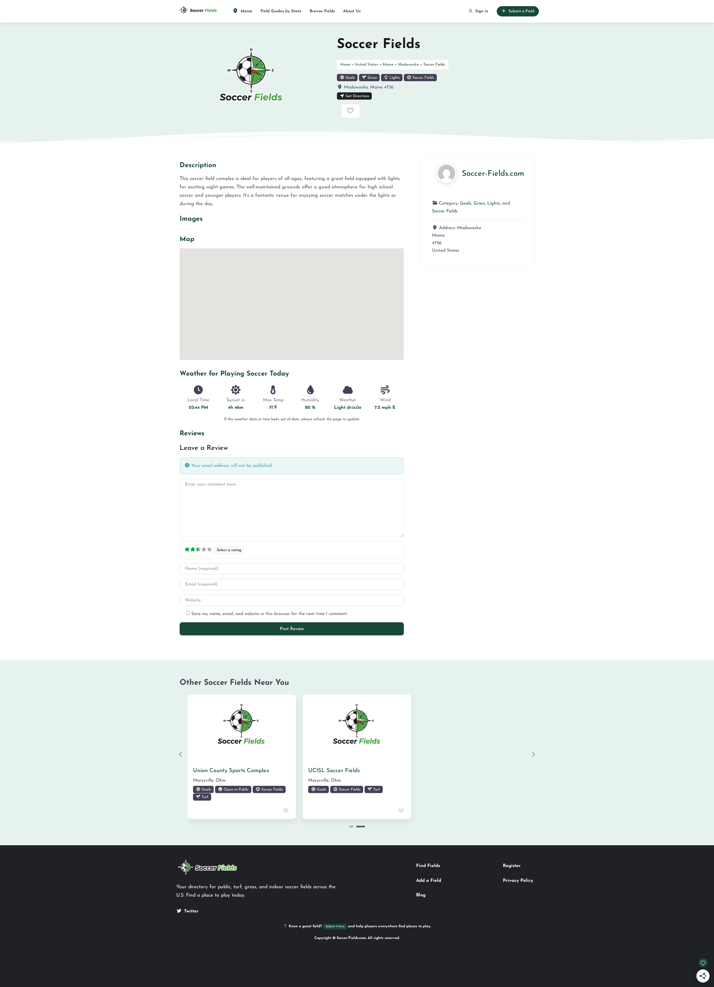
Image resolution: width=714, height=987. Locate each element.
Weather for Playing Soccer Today (234, 374)
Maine (245, 11)
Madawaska (408, 64)
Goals (349, 78)
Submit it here (335, 926)
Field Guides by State (280, 11)
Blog (421, 895)
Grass (371, 78)
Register (512, 866)
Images (191, 219)
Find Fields (428, 866)
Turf (204, 797)
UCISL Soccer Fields (334, 771)
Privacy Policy (518, 880)
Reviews (192, 433)
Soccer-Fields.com (493, 174)
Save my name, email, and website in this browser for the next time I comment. (269, 614)
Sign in (481, 11)
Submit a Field (521, 11)
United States (366, 64)
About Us (352, 11)
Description (198, 165)
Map (187, 239)
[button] (180, 754)
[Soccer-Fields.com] (446, 173)
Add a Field (428, 880)
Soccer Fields (422, 78)
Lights (394, 78)
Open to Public (236, 789)
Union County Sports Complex (231, 771)
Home (345, 64)
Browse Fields (322, 11)
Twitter (191, 911)
